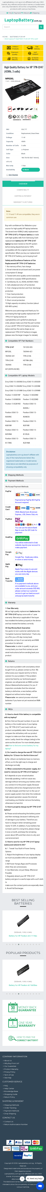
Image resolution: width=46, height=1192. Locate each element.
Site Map (7, 1078)
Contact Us (8, 1122)
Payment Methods (11, 1111)
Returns (27, 13)
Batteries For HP (17, 37)
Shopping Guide (10, 1094)
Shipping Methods (11, 1105)
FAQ (10, 13)
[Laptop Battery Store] (23, 23)
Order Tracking (10, 1108)
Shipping (35, 13)
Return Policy (9, 1097)
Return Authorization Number (16, 1124)
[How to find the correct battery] (23, 1038)
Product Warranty (11, 1069)
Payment (17, 13)
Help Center (9, 1088)
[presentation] (23, 184)
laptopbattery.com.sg (26, 1163)
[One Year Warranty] (23, 1023)
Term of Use (9, 1075)
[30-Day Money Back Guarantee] (23, 1007)
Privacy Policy (9, 1072)
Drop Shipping (10, 1114)
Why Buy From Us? (11, 1063)
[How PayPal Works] (23, 1158)
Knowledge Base (11, 1091)
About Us (8, 1060)
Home (5, 37)
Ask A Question (13, 175)
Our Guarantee (10, 1066)
